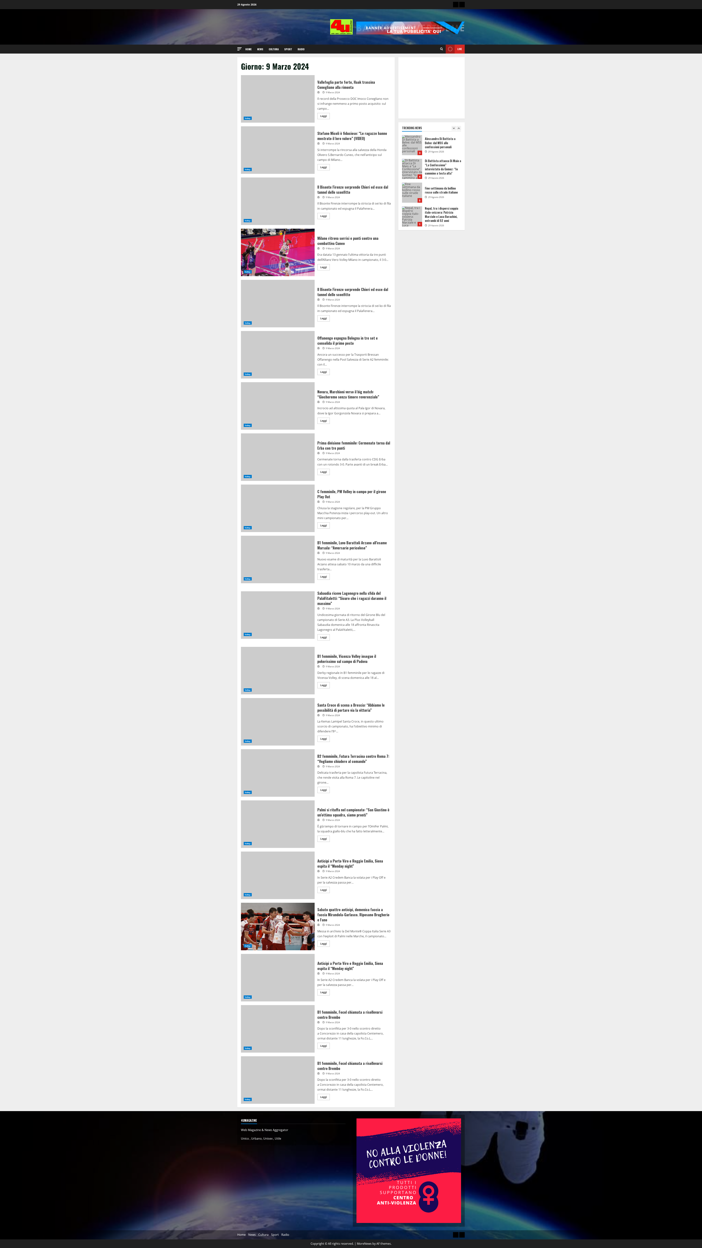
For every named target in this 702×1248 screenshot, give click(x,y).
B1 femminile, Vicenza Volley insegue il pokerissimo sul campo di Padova (278, 670)
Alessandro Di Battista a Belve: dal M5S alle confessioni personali (412, 219)
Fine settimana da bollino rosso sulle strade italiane (412, 147)
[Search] (441, 49)
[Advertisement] (431, 88)
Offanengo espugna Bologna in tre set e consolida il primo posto (278, 355)
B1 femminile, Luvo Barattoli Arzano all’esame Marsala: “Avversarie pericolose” (278, 559)
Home (248, 49)
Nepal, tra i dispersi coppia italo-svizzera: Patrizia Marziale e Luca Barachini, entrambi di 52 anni (412, 171)
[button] (239, 48)
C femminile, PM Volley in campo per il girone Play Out (278, 508)
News (260, 49)
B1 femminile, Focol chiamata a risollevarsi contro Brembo (278, 1029)
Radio (301, 49)
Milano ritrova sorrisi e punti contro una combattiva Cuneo (278, 252)
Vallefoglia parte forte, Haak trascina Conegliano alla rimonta (278, 99)
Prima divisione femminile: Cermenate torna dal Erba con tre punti (278, 457)
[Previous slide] (454, 128)
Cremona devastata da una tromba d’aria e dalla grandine (412, 195)
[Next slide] (458, 128)
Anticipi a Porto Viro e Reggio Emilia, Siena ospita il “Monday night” (278, 875)
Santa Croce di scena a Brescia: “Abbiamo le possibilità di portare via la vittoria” (278, 722)
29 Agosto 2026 (436, 151)
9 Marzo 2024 (333, 92)
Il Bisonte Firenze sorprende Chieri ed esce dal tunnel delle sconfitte (278, 201)
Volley (248, 118)
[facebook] (462, 4)
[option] (431, 149)
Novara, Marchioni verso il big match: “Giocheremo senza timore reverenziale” (278, 406)
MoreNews (364, 1244)
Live (459, 49)
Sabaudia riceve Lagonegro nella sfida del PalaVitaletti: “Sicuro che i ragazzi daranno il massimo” (278, 615)
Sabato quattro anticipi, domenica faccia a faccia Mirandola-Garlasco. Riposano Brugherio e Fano (278, 926)
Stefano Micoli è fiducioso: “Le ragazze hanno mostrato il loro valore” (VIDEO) (278, 150)
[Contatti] (455, 4)
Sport (288, 49)
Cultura (274, 49)
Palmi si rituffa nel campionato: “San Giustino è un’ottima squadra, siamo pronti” (278, 824)
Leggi (325, 115)
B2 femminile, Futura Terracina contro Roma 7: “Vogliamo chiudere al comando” (278, 773)
